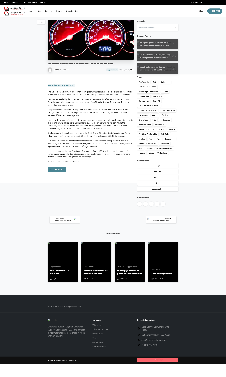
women (142, 153)
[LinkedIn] (215, 2)
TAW (50, 99)
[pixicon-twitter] (148, 306)
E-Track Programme (161, 273)
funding (165, 115)
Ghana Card (143, 120)
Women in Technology (158, 153)
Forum (154, 115)
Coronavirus (144, 101)
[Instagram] (218, 2)
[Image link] (53, 321)
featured (157, 171)
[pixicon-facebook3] (141, 306)
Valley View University (147, 144)
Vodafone (165, 144)
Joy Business (165, 120)
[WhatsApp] (222, 2)
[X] (208, 2)
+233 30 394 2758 (11, 2)
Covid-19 (156, 101)
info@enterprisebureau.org (35, 2)
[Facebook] (204, 2)
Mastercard (159, 125)
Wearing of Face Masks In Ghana (159, 148)
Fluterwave (143, 115)
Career (165, 92)
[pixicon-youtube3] (154, 306)
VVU (140, 148)
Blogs (157, 165)
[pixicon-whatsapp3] (175, 306)
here (67, 161)
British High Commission (148, 92)
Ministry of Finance (146, 129)
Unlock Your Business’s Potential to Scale (96, 272)
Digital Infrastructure (147, 110)
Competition (144, 96)
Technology (169, 139)
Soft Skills (165, 134)
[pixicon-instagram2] (168, 306)
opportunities (157, 189)
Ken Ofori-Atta (145, 125)
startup (142, 139)
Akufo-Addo (144, 82)
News (157, 183)
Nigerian (172, 129)
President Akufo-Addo (148, 134)
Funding (157, 177)
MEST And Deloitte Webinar (59, 272)
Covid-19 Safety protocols (149, 106)
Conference (157, 96)
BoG (154, 82)
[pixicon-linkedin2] (161, 306)
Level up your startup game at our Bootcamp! (129, 272)
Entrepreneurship (167, 110)
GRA (154, 120)
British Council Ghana (147, 87)
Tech (159, 139)
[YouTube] (211, 2)
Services (68, 360)
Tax (150, 139)
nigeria (161, 129)
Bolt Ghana (165, 82)
